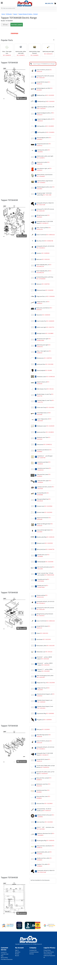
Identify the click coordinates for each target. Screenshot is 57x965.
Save (6, 24)
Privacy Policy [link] (47, 950)
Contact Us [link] (4, 952)
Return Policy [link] (4, 957)
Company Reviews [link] (34, 952)
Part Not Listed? (16, 24)
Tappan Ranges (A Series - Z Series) (28, 14)
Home (3, 14)
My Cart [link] (17, 955)
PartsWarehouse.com (28, 944)
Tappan (15, 14)
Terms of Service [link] (48, 954)
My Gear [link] (17, 954)
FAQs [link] (2, 956)
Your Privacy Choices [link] (49, 952)
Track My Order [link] (4, 954)
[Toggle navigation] (2, 3)
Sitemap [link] (31, 954)
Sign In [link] (17, 950)
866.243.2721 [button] (49, 3)
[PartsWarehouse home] (27, 3)
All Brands (9, 14)
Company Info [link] (33, 950)
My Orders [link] (17, 952)
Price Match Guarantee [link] (6, 959)
